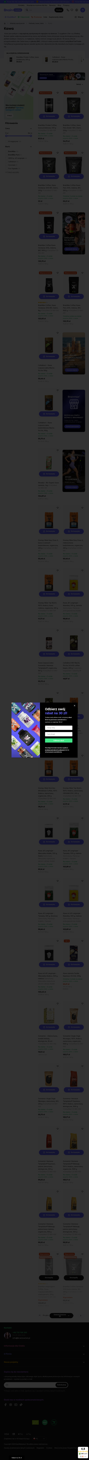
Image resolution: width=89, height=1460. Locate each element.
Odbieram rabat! (58, 740)
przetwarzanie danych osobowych (55, 750)
